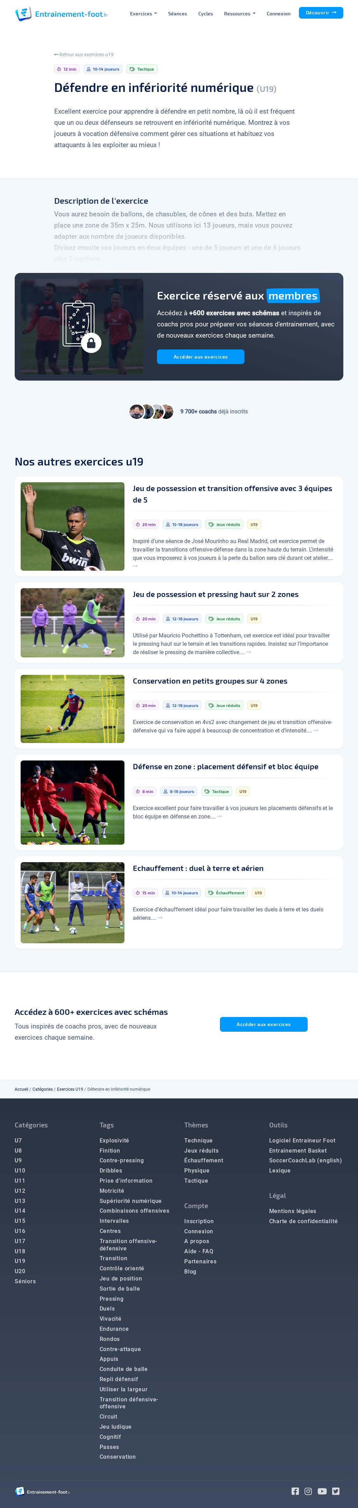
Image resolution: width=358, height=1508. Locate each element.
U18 (20, 1251)
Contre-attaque (120, 1349)
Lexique (280, 1170)
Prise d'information (126, 1180)
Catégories (43, 1089)
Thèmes (196, 1125)
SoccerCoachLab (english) (305, 1160)
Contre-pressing (122, 1160)
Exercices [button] (141, 13)
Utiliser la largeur (124, 1389)
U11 (20, 1180)
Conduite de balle (124, 1369)
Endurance (114, 1329)
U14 (20, 1210)
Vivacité (111, 1318)
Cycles (205, 13)
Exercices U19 (70, 1089)
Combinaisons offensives (135, 1210)
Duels (107, 1308)
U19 (20, 1261)
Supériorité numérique (131, 1201)
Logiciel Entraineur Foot (302, 1140)
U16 (20, 1231)
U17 (20, 1241)
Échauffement (203, 1160)
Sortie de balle (120, 1288)
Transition (114, 1258)
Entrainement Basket (298, 1150)
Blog (190, 1271)
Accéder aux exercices (201, 357)
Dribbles (111, 1170)
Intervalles (114, 1221)
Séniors (25, 1281)
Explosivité (115, 1140)
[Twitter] (337, 1492)
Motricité (112, 1191)
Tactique (196, 1180)
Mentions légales (293, 1211)
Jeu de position (121, 1278)
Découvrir (318, 12)
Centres (110, 1231)
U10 (20, 1170)
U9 (18, 1160)
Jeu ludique (116, 1426)
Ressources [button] (237, 13)
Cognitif (110, 1437)
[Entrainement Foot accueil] (61, 13)
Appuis (109, 1359)
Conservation (118, 1456)
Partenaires (200, 1261)
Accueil (21, 1089)
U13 (20, 1201)
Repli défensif (119, 1379)
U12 (20, 1191)
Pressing (112, 1299)
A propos (196, 1241)
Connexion (279, 13)
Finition (110, 1150)
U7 (18, 1140)
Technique (198, 1140)
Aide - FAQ (199, 1251)
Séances (177, 13)
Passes (110, 1447)
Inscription (199, 1221)
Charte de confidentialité (303, 1221)
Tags (107, 1125)
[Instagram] (311, 1492)
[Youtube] (324, 1492)
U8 (18, 1150)
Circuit (109, 1416)
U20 (20, 1271)
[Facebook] (298, 1492)
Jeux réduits (201, 1150)
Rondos (110, 1339)
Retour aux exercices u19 (86, 54)
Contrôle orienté (122, 1268)
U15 (20, 1221)
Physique (196, 1170)
